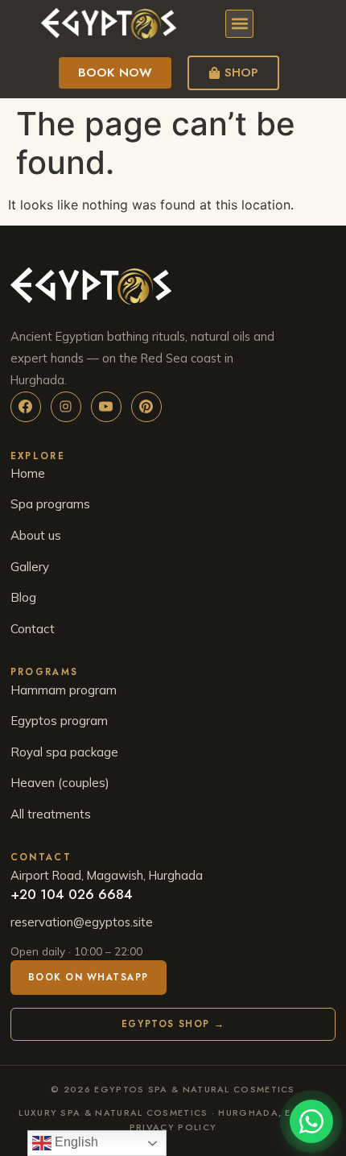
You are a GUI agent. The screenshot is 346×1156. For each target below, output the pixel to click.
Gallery (29, 566)
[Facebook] (25, 407)
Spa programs (50, 504)
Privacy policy (173, 1127)
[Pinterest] (146, 407)
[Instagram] (66, 407)
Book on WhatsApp (88, 977)
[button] (239, 24)
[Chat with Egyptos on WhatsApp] (311, 1121)
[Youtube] (106, 407)
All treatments (50, 814)
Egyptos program (59, 720)
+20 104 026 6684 (71, 894)
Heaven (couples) (59, 782)
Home (27, 473)
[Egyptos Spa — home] (173, 286)
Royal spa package (64, 752)
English (74, 1142)
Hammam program (63, 690)
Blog (23, 597)
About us (35, 535)
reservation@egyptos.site (81, 922)
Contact (32, 628)
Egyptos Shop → (173, 1023)
